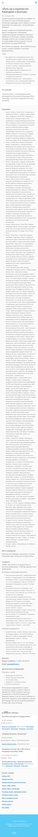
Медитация (14, 729)
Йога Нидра (30, 726)
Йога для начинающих (9, 726)
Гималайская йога (8, 763)
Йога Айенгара (19, 763)
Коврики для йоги (7, 779)
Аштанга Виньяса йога (9, 744)
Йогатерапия (6, 729)
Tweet (6, 711)
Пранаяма (22, 729)
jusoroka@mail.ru (13, 664)
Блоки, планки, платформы (10, 788)
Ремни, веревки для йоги (10, 798)
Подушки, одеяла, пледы (10, 795)
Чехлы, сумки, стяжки (9, 785)
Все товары (5, 807)
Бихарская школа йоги (24, 761)
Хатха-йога (29, 729)
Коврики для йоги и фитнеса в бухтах (14, 782)
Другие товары (6, 804)
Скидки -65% (6, 776)
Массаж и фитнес (7, 801)
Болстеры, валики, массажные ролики (14, 791)
